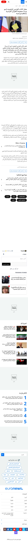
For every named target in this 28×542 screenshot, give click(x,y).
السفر (26, 507)
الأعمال (25, 500)
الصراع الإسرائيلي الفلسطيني (14, 467)
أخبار (13, 200)
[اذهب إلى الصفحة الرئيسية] (22, 2)
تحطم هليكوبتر (22, 196)
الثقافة (12, 507)
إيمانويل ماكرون (22, 200)
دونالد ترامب (21, 475)
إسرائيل (8, 471)
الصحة (12, 504)
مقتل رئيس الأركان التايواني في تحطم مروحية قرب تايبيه (16, 185)
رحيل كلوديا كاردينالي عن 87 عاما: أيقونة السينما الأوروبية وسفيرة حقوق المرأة (16, 190)
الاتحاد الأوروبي (11, 482)
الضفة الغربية (20, 478)
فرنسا (16, 6)
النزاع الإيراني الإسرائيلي (14, 464)
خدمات (25, 520)
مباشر (3, 1)
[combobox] (14, 454)
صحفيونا (25, 513)
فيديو (26, 510)
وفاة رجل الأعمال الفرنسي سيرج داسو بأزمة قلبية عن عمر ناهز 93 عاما (15, 146)
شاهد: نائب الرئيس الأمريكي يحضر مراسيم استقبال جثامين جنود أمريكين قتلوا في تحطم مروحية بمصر (16, 179)
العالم (20, 6)
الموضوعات (24, 494)
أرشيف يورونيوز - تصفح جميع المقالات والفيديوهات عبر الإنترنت (7, 514)
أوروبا (26, 497)
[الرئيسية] (26, 6)
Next (26, 504)
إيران (13, 478)
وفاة (14, 196)
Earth (12, 500)
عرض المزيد (24, 524)
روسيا (6, 478)
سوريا (5, 475)
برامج (12, 510)
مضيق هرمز (12, 475)
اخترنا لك (24, 323)
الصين (19, 482)
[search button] (2, 454)
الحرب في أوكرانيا (17, 471)
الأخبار (23, 6)
